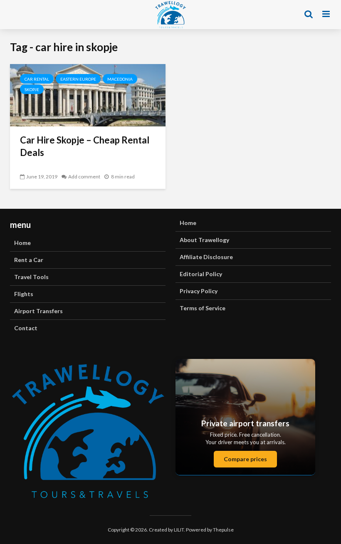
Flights (23, 293)
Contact (25, 327)
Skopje (32, 89)
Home (22, 242)
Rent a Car (28, 259)
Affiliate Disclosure (206, 256)
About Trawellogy (204, 239)
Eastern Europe (78, 79)
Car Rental (37, 79)
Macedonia (120, 79)
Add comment (84, 176)
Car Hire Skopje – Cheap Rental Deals (84, 146)
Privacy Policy (198, 290)
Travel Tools (31, 276)
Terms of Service (202, 308)
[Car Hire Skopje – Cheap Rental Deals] (88, 94)
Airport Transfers (38, 310)
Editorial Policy (201, 273)
